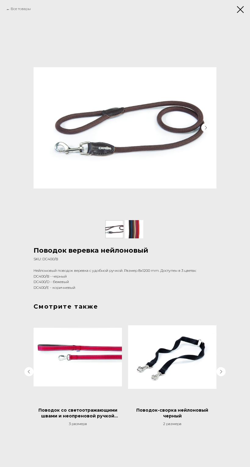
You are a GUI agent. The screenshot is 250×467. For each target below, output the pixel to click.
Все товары (21, 8)
